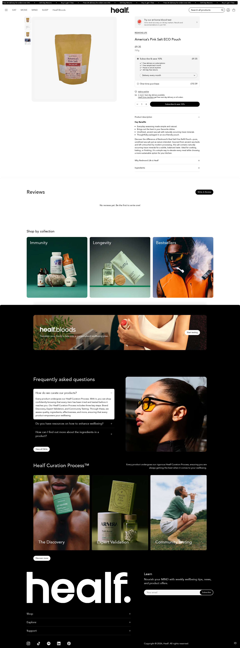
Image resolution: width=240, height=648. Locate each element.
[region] (74, 59)
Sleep (45, 10)
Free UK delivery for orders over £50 (86, 3)
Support (32, 631)
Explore (31, 622)
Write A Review (204, 192)
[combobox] (168, 75)
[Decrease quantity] (137, 104)
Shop (30, 614)
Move (24, 10)
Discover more (42, 558)
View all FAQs (42, 449)
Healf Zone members (146, 97)
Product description (143, 117)
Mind (35, 10)
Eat (14, 10)
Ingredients (140, 168)
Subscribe (206, 592)
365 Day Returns (35, 3)
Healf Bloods (59, 10)
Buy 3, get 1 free (57, 3)
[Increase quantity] (146, 104)
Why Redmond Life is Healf (146, 160)
